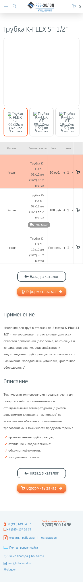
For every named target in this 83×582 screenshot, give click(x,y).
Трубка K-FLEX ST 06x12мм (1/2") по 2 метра (36, 174)
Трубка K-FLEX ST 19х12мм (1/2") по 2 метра (36, 249)
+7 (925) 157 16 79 (19, 529)
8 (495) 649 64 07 (19, 524)
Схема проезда (18, 556)
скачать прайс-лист (22, 537)
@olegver (10, 569)
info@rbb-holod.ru (19, 563)
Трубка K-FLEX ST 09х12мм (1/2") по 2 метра (36, 206)
